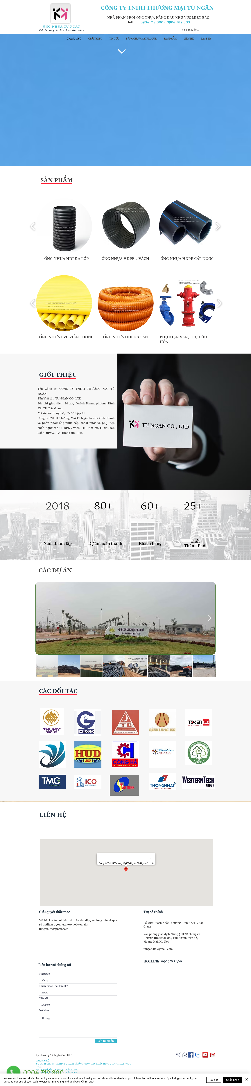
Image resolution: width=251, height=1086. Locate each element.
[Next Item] (209, 618)
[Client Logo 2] (124, 785)
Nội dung (44, 1010)
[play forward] (218, 226)
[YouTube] (205, 1055)
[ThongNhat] (162, 781)
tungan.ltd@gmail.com (53, 929)
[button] (64, 226)
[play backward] (33, 226)
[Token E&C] (198, 722)
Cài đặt (213, 1080)
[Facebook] (190, 1055)
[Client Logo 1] (51, 721)
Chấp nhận (232, 1080)
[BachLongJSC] (162, 722)
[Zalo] (198, 1055)
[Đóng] (246, 1079)
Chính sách (87, 1081)
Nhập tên (44, 974)
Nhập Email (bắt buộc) (52, 986)
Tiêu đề (43, 998)
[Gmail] (213, 1055)
